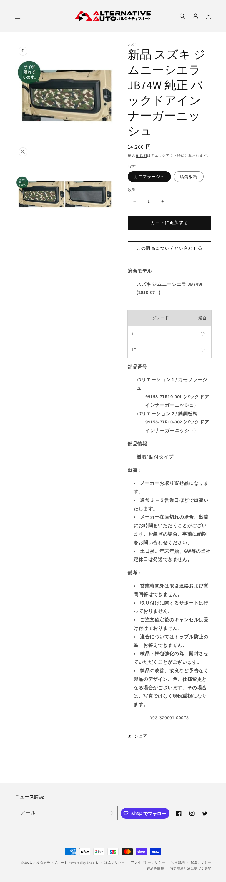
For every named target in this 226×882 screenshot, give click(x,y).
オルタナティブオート (50, 863)
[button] (17, 16)
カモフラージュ (149, 176)
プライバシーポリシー (148, 862)
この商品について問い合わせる (169, 248)
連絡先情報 (155, 868)
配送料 (141, 155)
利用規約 (178, 862)
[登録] (110, 813)
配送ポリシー (201, 862)
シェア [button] (140, 735)
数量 (132, 189)
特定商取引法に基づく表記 (190, 868)
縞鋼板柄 (188, 176)
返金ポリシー (114, 862)
